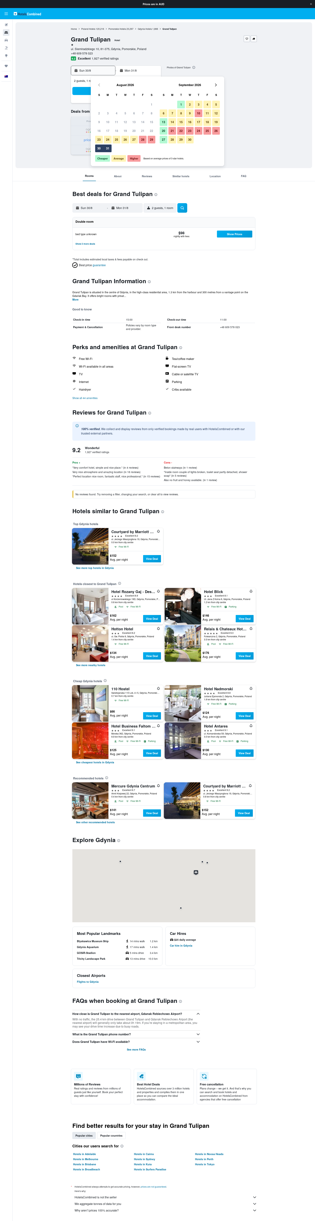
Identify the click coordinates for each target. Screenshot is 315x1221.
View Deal (152, 559)
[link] (95, 567)
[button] (311, 4)
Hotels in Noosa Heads (209, 1154)
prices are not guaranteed (153, 1186)
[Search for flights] (6, 25)
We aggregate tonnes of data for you (98, 1204)
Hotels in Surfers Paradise (150, 1169)
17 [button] (107, 131)
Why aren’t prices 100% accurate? (97, 1210)
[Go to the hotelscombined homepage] (27, 13)
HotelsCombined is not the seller (96, 1197)
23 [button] (99, 139)
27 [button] (134, 139)
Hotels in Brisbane (84, 1164)
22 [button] (151, 131)
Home (74, 28)
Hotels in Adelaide (84, 1154)
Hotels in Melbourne (85, 1159)
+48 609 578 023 (82, 53)
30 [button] (99, 148)
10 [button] (107, 122)
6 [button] (134, 113)
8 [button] (151, 113)
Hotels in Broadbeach (86, 1169)
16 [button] (99, 131)
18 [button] (116, 131)
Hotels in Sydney (144, 1159)
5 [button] (125, 113)
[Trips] (6, 66)
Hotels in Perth (204, 1159)
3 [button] (108, 113)
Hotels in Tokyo (205, 1164)
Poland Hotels (88, 28)
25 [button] (116, 139)
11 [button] (116, 122)
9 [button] (99, 122)
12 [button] (125, 122)
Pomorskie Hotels (117, 28)
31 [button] (107, 148)
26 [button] (125, 139)
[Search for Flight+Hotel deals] (6, 48)
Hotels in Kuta (143, 1164)
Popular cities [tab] (84, 1135)
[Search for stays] (6, 32)
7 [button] (143, 113)
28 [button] (142, 139)
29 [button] (151, 139)
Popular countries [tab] (111, 1135)
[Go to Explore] (6, 55)
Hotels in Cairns (144, 1154)
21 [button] (142, 131)
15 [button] (151, 122)
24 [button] (107, 139)
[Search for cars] (6, 40)
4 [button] (116, 113)
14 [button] (142, 122)
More (75, 299)
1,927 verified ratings (105, 58)
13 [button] (134, 122)
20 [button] (134, 131)
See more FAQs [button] (136, 1049)
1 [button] (151, 104)
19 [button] (125, 131)
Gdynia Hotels (145, 28)
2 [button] (99, 113)
